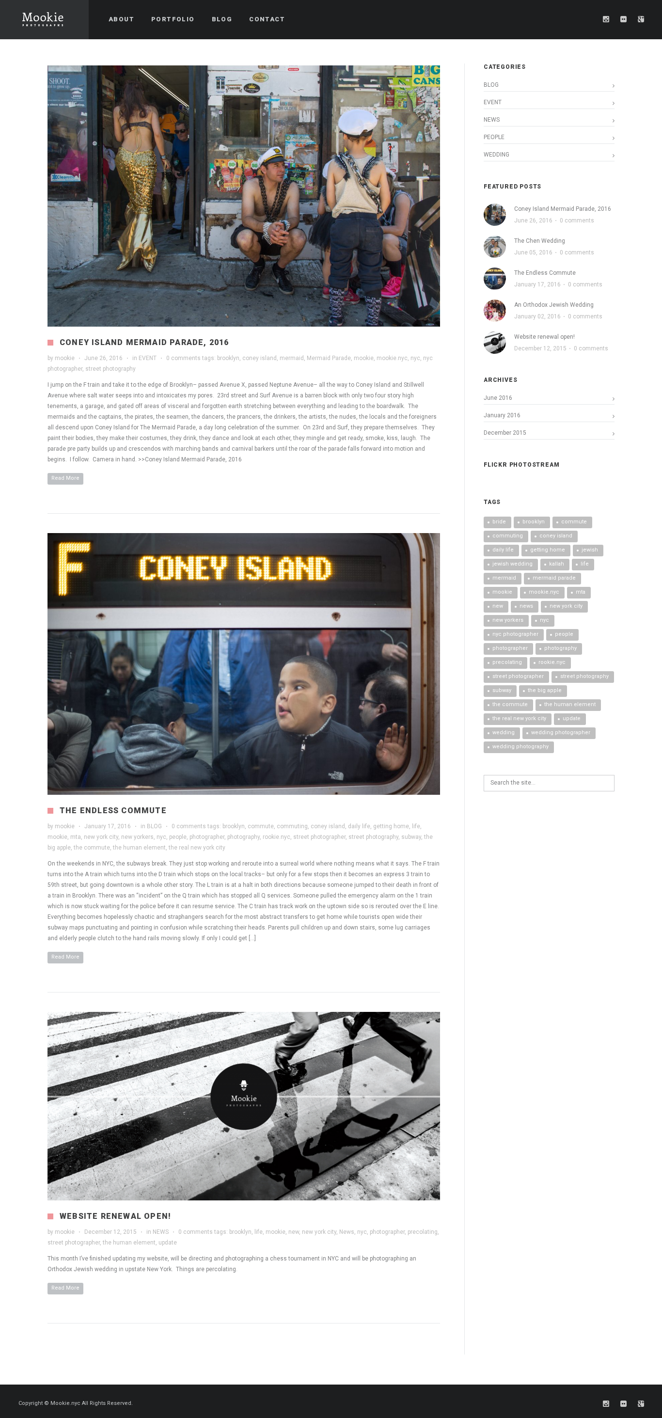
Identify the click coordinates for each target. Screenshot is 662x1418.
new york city (101, 837)
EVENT (148, 358)
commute (261, 826)
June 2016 (498, 397)
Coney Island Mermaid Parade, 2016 (144, 342)
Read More (65, 478)
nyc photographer (515, 634)
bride (499, 522)
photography (243, 837)
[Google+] (641, 19)
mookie (65, 358)
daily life (359, 826)
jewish (590, 550)
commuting (292, 826)
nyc (415, 358)
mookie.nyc (392, 358)
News (346, 1232)
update (167, 1242)
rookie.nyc (276, 837)
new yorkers (137, 837)
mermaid (292, 358)
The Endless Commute (113, 810)
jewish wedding (512, 564)
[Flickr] (624, 19)
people (178, 837)
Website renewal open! (115, 1216)
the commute (92, 847)
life (416, 826)
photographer (206, 837)
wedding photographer (560, 732)
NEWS (161, 1232)
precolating (423, 1232)
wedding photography (520, 746)
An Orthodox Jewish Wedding (554, 304)
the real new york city (197, 847)
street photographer (319, 837)
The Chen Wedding (539, 240)
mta (75, 837)
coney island (259, 358)
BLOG (154, 826)
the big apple (545, 690)
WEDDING (496, 154)
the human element (139, 847)
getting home (391, 826)
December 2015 (505, 432)
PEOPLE (494, 137)
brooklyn (228, 358)
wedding (503, 732)
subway (411, 837)
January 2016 (502, 415)
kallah (556, 564)
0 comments (183, 358)
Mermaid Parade (329, 358)
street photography (110, 368)
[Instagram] (606, 19)
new (293, 1232)
